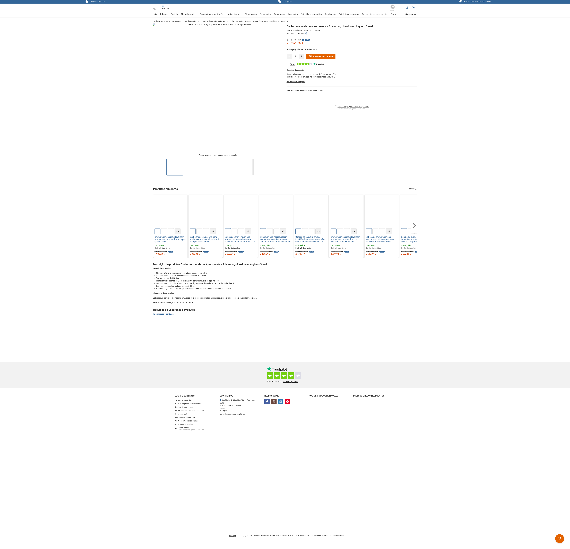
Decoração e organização (211, 14)
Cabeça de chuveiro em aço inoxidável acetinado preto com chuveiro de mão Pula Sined (380, 239)
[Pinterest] (287, 401)
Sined (295, 30)
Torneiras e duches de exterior (183, 21)
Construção (279, 14)
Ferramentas (265, 14)
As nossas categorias (184, 424)
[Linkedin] (280, 401)
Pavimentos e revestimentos (375, 14)
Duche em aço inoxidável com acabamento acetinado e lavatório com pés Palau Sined (205, 239)
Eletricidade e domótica (311, 14)
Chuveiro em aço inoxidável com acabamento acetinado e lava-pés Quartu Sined (170, 239)
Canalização (330, 14)
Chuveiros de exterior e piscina (212, 21)
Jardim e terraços (234, 14)
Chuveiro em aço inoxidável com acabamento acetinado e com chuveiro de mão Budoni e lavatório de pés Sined (345, 239)
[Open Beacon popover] (559, 538)
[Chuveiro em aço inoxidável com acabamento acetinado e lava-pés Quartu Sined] (170, 212)
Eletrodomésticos (189, 14)
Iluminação (293, 14)
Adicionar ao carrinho (323, 56)
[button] (414, 225)
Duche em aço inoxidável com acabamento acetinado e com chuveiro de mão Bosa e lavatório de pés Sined (275, 239)
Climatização (251, 14)
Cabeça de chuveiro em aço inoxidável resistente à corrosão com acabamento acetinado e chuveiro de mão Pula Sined (309, 239)
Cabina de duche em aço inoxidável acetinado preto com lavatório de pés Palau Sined (415, 239)
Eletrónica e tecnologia (349, 14)
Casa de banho (161, 14)
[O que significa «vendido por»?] (306, 33)
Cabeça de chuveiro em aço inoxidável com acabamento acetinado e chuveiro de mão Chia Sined (240, 239)
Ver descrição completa (296, 82)
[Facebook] (267, 401)
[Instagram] (274, 401)
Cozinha (174, 14)
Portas (394, 14)
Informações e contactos (163, 314)
